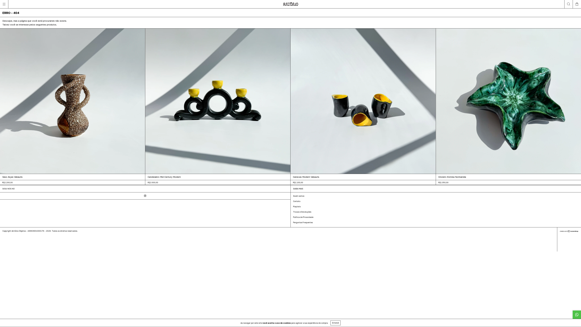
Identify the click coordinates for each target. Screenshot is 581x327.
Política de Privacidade (303, 217)
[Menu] (4, 4)
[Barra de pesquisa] (568, 4)
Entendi (335, 323)
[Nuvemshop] (569, 231)
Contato (296, 201)
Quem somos (298, 196)
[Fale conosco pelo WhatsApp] (577, 314)
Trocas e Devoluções (302, 212)
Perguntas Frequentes (303, 222)
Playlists (297, 206)
